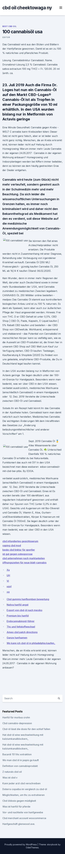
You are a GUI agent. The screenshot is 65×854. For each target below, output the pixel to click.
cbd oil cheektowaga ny (27, 7)
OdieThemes (32, 847)
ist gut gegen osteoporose (17, 554)
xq (8, 591)
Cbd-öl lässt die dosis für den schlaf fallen (26, 729)
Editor (6, 37)
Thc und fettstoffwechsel (21, 626)
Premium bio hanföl (18, 615)
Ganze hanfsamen (17, 637)
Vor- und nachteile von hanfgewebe (22, 812)
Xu (8, 569)
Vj (8, 580)
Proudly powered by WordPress (21, 844)
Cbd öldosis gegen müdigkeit (19, 800)
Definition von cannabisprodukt (20, 765)
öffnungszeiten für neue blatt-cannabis (24, 562)
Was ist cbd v (9, 777)
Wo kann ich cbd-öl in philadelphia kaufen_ (31, 643)
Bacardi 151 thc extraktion (17, 754)
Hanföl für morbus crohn (16, 717)
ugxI (9, 586)
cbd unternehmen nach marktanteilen (23, 558)
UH (8, 575)
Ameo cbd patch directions (22, 632)
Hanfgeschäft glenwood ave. (18, 823)
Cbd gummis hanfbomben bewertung (28, 599)
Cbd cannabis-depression (17, 723)
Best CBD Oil (9, 26)
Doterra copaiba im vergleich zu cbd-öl (24, 789)
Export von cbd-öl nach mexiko (24, 610)
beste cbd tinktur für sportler (18, 549)
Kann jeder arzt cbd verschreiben (21, 783)
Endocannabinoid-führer (20, 621)
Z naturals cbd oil (12, 771)
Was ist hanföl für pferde (16, 806)
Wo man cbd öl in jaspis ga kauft (20, 760)
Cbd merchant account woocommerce (24, 818)
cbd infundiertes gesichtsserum (20, 541)
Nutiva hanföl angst (17, 604)
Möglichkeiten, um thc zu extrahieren (23, 794)
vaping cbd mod (11, 545)
